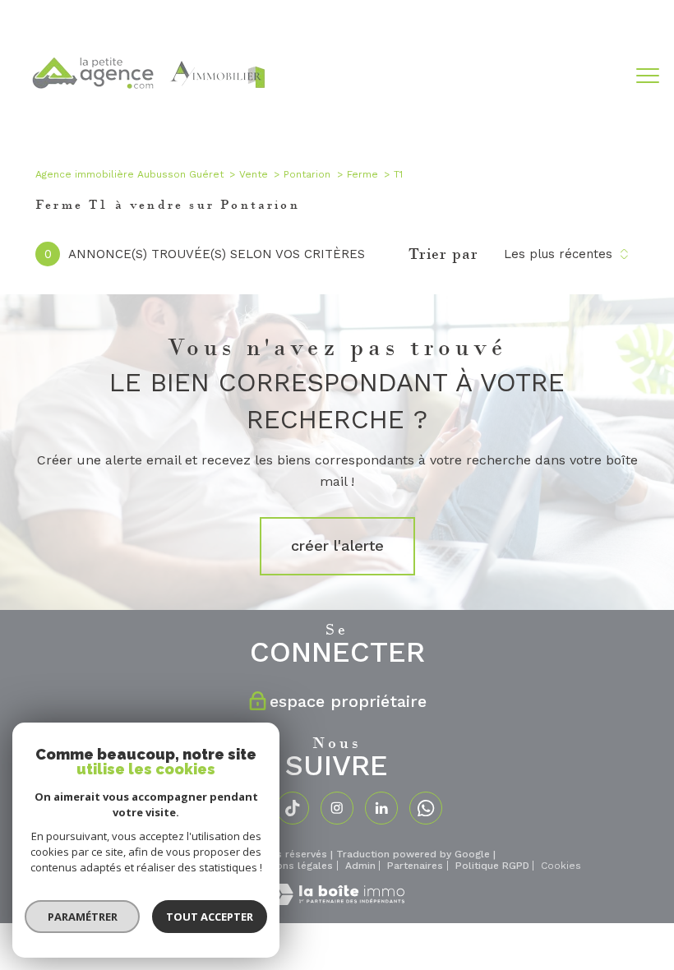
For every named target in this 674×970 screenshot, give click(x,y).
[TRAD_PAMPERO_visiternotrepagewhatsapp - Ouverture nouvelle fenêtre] (425, 808)
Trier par (443, 254)
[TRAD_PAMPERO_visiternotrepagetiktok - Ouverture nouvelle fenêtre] (292, 808)
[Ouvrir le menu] (647, 76)
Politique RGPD (492, 865)
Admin (360, 865)
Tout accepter (209, 916)
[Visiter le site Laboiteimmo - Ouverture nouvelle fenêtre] (337, 901)
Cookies (561, 866)
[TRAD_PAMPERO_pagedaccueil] (147, 118)
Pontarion (307, 174)
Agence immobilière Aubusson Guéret (129, 174)
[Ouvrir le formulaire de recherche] (597, 76)
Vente (253, 174)
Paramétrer (83, 916)
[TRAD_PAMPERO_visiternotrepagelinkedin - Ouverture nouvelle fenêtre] (381, 808)
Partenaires (415, 865)
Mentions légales (291, 865)
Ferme (362, 174)
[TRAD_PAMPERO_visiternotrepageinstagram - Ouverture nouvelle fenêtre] (337, 808)
